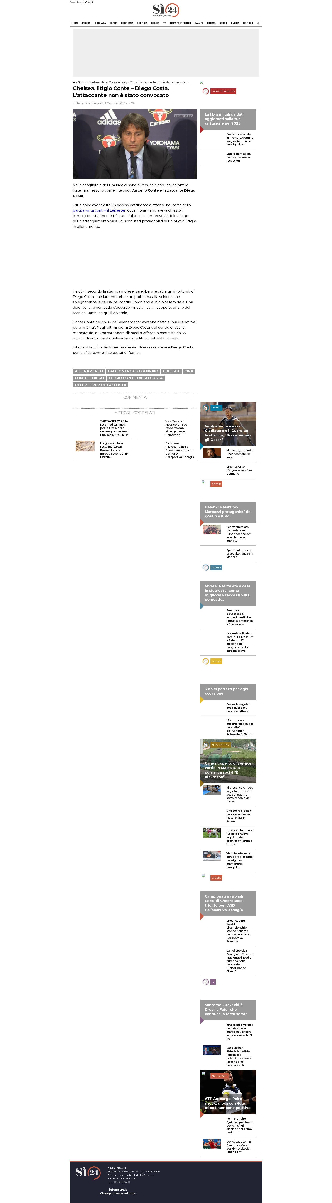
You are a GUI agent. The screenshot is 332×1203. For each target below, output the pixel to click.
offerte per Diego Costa (100, 385)
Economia (127, 23)
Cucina (235, 23)
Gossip (155, 23)
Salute (199, 23)
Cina (188, 371)
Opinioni (248, 23)
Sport (223, 23)
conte (81, 378)
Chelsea (171, 371)
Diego (98, 378)
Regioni (86, 23)
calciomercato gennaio (133, 371)
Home (75, 23)
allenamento (89, 371)
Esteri (113, 23)
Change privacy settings (118, 1193)
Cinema (211, 23)
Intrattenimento (180, 23)
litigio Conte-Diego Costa (136, 378)
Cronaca (100, 23)
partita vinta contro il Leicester (99, 210)
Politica (142, 23)
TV (164, 23)
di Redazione (81, 103)
